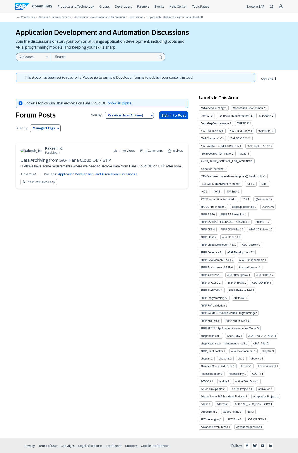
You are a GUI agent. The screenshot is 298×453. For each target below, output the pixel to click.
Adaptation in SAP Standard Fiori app (223, 396)
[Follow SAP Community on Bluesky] (255, 445)
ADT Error (233, 419)
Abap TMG (233, 335)
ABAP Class (207, 237)
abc (240, 358)
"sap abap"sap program (215, 123)
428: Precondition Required (217, 199)
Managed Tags (44, 128)
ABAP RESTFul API (236, 320)
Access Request (210, 373)
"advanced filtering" (212, 108)
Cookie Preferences (155, 446)
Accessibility (236, 373)
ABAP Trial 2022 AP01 (261, 335)
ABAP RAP (239, 298)
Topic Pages (200, 6)
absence (256, 358)
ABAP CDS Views (259, 229)
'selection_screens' (212, 168)
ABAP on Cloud (209, 282)
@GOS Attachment (212, 206)
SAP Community (25, 17)
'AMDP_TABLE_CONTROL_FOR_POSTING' (225, 161)
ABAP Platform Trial (240, 290)
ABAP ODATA (263, 275)
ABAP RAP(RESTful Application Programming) (228, 313)
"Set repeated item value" (216, 153)
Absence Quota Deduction (217, 366)
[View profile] (31, 151)
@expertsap (262, 199)
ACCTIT (256, 373)
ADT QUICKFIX (255, 419)
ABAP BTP (261, 221)
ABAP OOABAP (260, 282)
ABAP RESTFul (209, 320)
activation (264, 389)
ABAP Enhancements (251, 260)
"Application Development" (249, 108)
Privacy (30, 446)
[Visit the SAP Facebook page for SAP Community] (247, 445)
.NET (249, 184)
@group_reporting (243, 206)
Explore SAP (255, 6)
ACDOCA (206, 381)
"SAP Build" (264, 131)
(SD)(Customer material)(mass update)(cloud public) (232, 176)
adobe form (208, 411)
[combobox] (108, 57)
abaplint (206, 358)
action (223, 381)
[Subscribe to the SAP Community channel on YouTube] (262, 445)
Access (245, 366)
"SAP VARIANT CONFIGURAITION (220, 146)
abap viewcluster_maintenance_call (223, 343)
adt (249, 411)
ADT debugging (210, 419)
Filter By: (22, 128)
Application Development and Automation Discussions (96, 174)
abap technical (210, 335)
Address (222, 404)
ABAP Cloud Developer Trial (217, 244)
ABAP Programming (212, 298)
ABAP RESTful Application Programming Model (229, 328)
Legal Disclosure (90, 446)
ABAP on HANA (235, 282)
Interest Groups (61, 17)
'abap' (243, 153)
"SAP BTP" (243, 123)
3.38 (263, 184)
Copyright (67, 446)
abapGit (267, 351)
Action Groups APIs (212, 389)
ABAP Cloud (229, 237)
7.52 (244, 199)
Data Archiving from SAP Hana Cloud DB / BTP (65, 160)
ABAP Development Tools (216, 260)
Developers (123, 6)
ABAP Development (238, 252)
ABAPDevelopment (242, 351)
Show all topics (119, 103)
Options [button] (267, 78)
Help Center (178, 6)
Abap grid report (248, 267)
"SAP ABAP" (264, 115)
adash (204, 404)
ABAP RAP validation (213, 305)
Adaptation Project (264, 396)
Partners (143, 6)
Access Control (267, 366)
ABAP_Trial (259, 343)
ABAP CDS (206, 229)
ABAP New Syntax (237, 275)
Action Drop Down (246, 381)
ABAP (265, 206)
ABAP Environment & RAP (216, 267)
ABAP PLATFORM (211, 290)
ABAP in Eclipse (210, 275)
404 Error (231, 191)
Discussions (136, 17)
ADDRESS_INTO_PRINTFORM (252, 404)
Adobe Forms (231, 411)
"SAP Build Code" (240, 131)
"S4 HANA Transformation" (234, 115)
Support (131, 446)
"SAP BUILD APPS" (211, 131)
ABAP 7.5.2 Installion (233, 214)
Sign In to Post (173, 115)
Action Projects (241, 389)
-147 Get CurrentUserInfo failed (220, 184)
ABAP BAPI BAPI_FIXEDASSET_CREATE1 (224, 221)
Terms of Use (48, 446)
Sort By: (96, 115)
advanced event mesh (214, 427)
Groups (104, 6)
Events (159, 6)
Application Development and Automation (99, 17)
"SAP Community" (211, 138)
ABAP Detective (210, 252)
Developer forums (130, 77)
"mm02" (205, 115)
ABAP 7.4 (206, 214)
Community (42, 6)
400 (203, 191)
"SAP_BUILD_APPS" (258, 146)
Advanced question (248, 427)
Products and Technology (76, 6)
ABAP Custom (250, 244)
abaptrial (224, 358)
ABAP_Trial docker (212, 351)
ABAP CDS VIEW (230, 229)
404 (216, 191)
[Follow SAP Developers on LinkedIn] (270, 445)
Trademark (113, 446)
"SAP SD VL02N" (239, 138)
